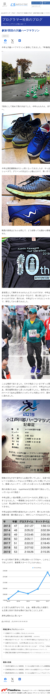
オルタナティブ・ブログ (8, 13)
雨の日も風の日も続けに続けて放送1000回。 (22, 636)
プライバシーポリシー (40, 693)
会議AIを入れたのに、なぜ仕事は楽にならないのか (24, 643)
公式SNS (13, 693)
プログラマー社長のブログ (24, 13)
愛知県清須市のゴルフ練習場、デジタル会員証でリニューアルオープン (27, 673)
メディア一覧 (5, 693)
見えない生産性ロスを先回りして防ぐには (26, 649)
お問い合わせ (27, 693)
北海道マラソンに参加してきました (19, 633)
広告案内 (19, 693)
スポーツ (5, 36)
